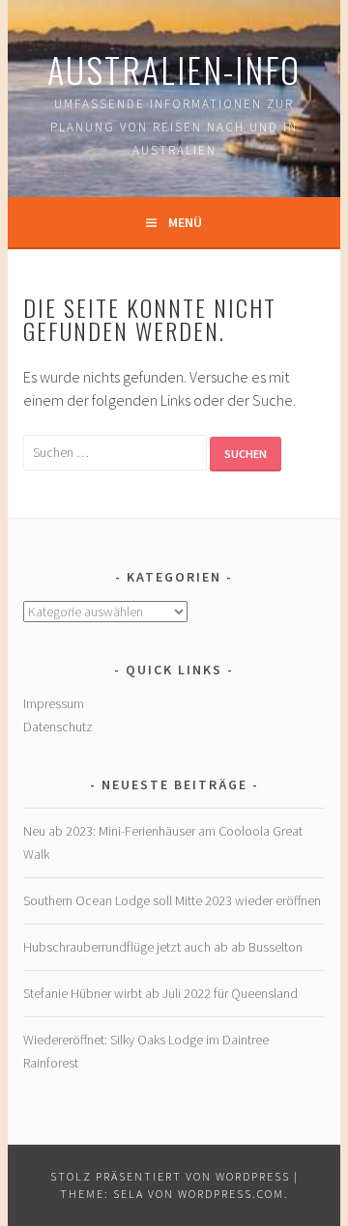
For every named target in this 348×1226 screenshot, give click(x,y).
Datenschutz (58, 726)
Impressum (53, 703)
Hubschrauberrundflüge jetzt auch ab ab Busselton (163, 946)
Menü (185, 222)
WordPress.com (231, 1193)
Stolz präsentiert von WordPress (170, 1176)
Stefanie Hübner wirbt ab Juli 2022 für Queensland (160, 993)
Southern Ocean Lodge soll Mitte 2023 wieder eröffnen (172, 900)
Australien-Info (174, 69)
